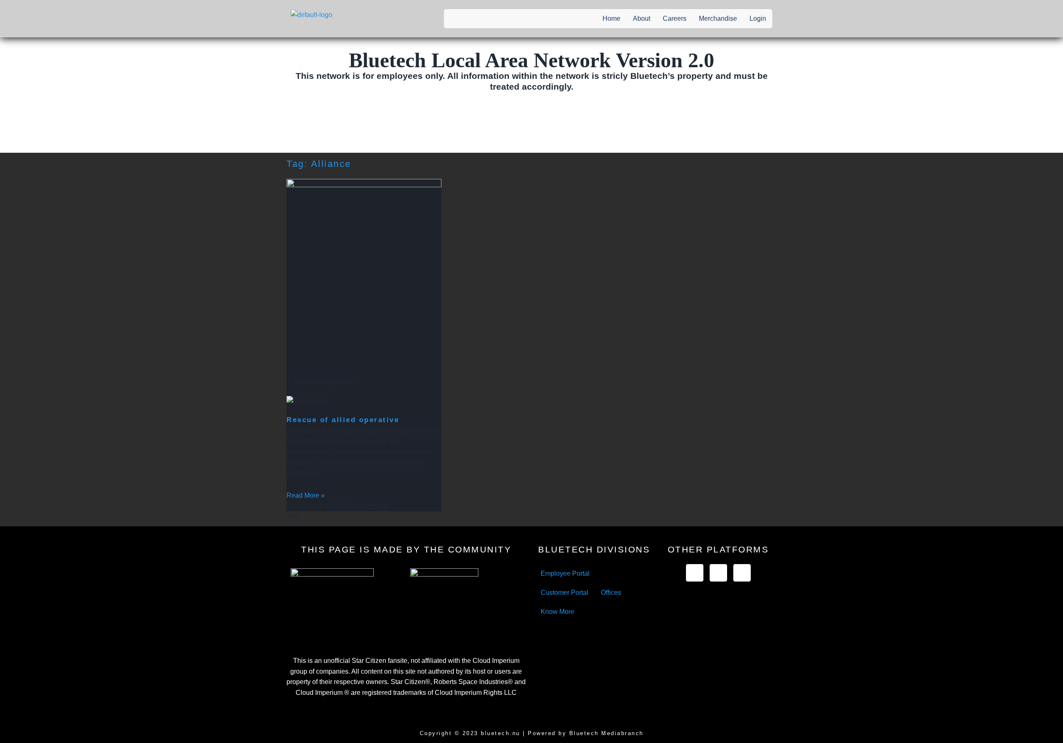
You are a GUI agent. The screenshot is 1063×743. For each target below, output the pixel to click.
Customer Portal (564, 592)
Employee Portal (565, 573)
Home (611, 18)
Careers (674, 18)
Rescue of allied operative (343, 420)
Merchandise (718, 18)
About (641, 18)
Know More (557, 611)
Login (757, 18)
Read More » (306, 495)
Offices (611, 592)
